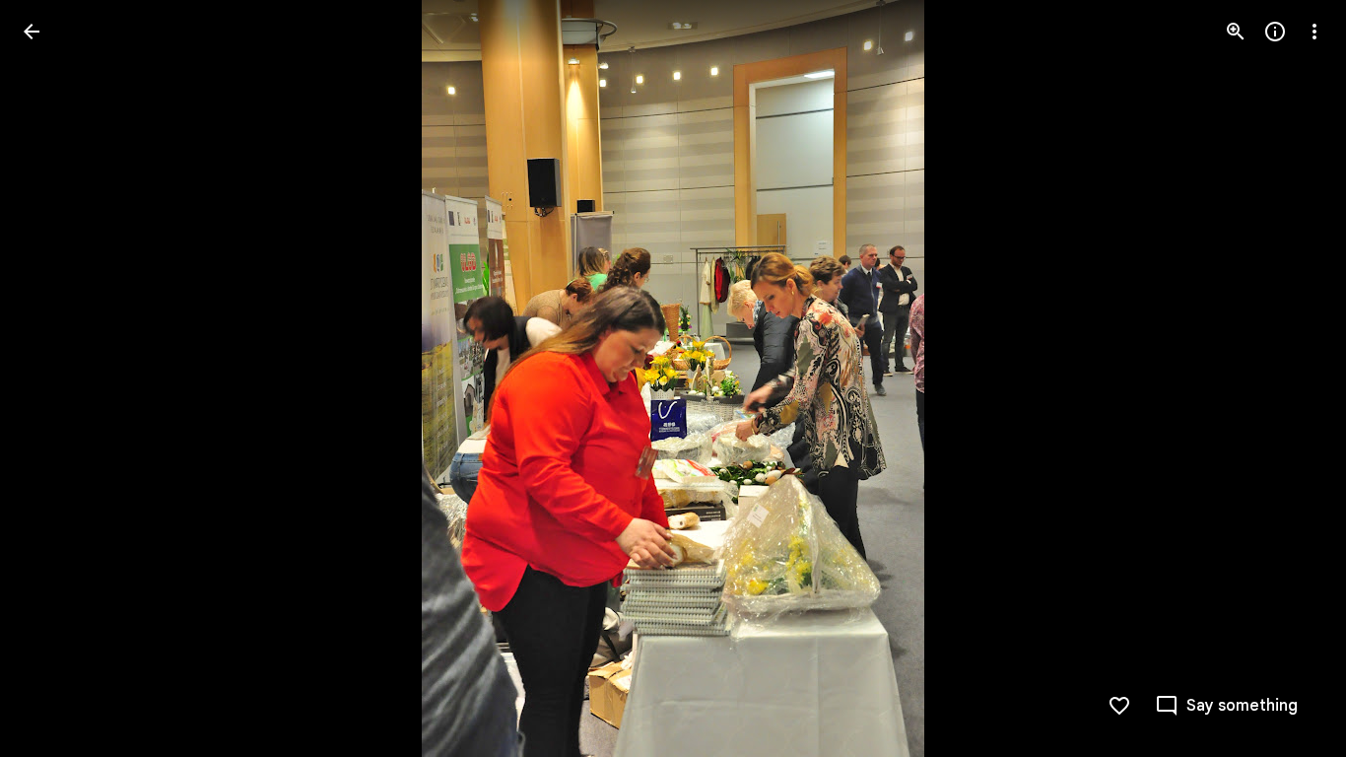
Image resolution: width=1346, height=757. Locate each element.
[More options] (1314, 31)
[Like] (1119, 706)
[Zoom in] (1235, 31)
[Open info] (1275, 31)
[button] (55, 378)
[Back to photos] (31, 31)
